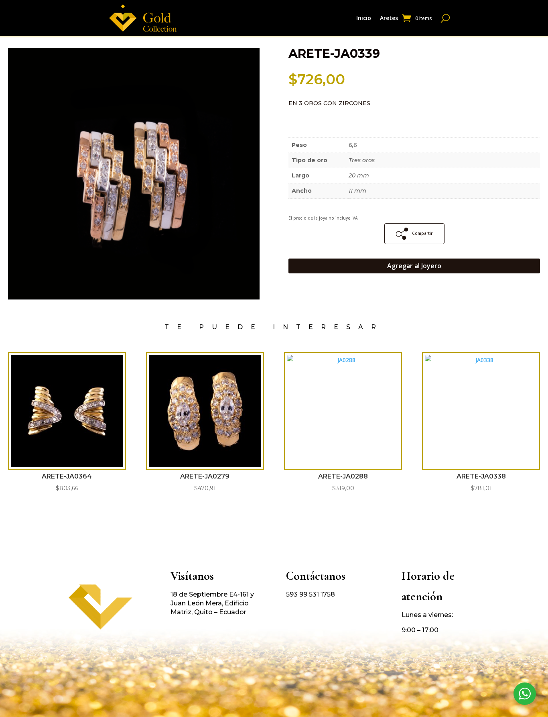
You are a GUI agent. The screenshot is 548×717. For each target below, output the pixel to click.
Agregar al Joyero (414, 265)
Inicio (363, 18)
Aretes (389, 18)
